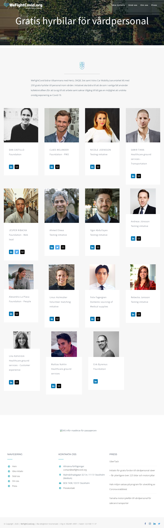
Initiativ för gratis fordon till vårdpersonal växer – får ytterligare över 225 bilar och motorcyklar (132, 473)
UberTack (114, 461)
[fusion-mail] (17, 167)
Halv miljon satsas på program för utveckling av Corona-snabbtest (132, 487)
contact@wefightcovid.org (75, 469)
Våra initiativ (17, 471)
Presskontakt (69, 488)
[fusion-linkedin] (11, 167)
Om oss (15, 481)
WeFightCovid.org (27, 524)
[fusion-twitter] (17, 252)
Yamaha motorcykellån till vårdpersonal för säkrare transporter (130, 500)
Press (14, 486)
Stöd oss (16, 476)
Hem (14, 466)
